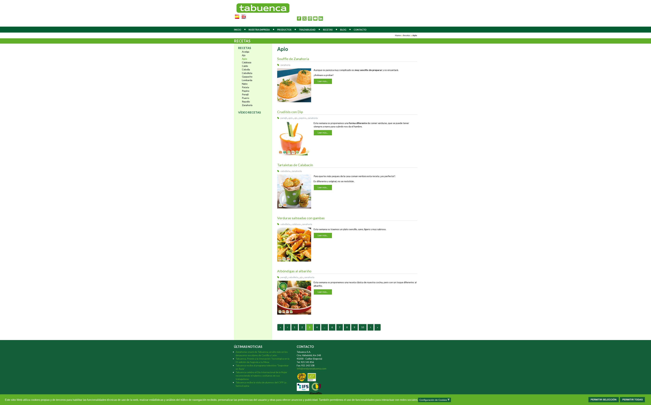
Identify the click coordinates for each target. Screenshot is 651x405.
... (324, 327)
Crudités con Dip (290, 112)
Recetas (406, 35)
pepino (302, 118)
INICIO (237, 29)
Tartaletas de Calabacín (295, 165)
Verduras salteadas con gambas (301, 218)
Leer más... (323, 81)
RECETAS (328, 29)
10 (362, 327)
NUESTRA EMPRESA (259, 29)
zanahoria (285, 64)
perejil (283, 118)
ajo (295, 118)
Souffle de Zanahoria (293, 59)
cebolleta (285, 171)
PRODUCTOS (284, 29)
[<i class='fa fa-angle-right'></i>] (370, 327)
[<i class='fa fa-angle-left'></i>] (287, 327)
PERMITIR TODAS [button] (632, 399)
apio (290, 118)
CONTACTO (360, 29)
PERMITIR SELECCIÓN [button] (603, 399)
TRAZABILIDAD (307, 29)
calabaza (296, 224)
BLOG (343, 29)
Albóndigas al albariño (294, 271)
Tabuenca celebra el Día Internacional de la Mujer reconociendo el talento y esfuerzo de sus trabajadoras (261, 375)
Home (398, 35)
